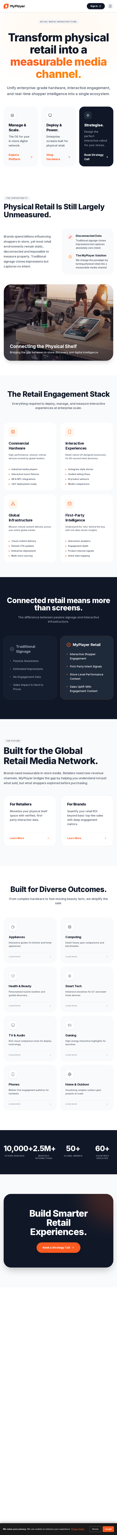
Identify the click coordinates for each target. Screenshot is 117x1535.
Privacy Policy (77, 1529)
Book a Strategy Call (56, 1247)
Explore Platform (14, 157)
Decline (95, 1529)
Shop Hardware (53, 157)
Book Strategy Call (94, 157)
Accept (108, 1529)
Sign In (94, 6)
